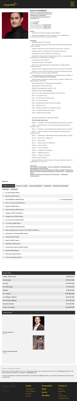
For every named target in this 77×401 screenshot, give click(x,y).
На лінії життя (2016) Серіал (14, 220)
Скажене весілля (8, 304)
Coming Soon (30, 389)
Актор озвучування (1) (44, 14)
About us (61, 389)
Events (44, 392)
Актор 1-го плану (8, 186)
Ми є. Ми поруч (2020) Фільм (15, 203)
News (44, 389)
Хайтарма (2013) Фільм (13, 243)
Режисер (6, 189)
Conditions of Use (63, 398)
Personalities (47, 386)
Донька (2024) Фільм (12, 196)
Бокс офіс (7, 273)
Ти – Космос (7, 293)
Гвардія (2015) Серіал (12, 237)
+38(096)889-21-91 (31, 372)
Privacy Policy (62, 396)
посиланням (6, 377)
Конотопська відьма (10, 300)
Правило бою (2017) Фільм (14, 216)
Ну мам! (5, 283)
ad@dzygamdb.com (44, 375)
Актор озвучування (35, 186)
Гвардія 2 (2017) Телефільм (14, 213)
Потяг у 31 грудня (9, 307)
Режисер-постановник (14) (38, 16)
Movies (28, 386)
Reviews (28, 396)
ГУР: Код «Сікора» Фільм (13, 257)
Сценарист (14, 189)
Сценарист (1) (34, 18)
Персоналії (7, 312)
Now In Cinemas (30, 391)
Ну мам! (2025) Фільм (12, 192)
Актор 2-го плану (22, 186)
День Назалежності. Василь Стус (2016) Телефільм (22, 230)
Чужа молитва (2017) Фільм (14, 209)
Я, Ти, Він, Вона (8, 287)
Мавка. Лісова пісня (9, 276)
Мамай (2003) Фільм (12, 250)
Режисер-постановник (60, 186)
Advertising (61, 391)
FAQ (59, 393)
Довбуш (5, 290)
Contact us (62, 386)
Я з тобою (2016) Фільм (13, 223)
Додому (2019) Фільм (12, 206)
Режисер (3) (46, 17)
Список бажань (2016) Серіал (15, 226)
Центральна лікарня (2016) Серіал (16, 233)
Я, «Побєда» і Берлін (10, 297)
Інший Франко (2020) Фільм (14, 199)
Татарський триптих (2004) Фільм (16, 247)
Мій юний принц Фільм (13, 254)
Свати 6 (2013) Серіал (12, 240)
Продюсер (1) (34, 15)
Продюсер (47, 186)
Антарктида (7, 280)
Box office (46, 395)
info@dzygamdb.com (64, 371)
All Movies (29, 393)
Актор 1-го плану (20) (37, 12)
